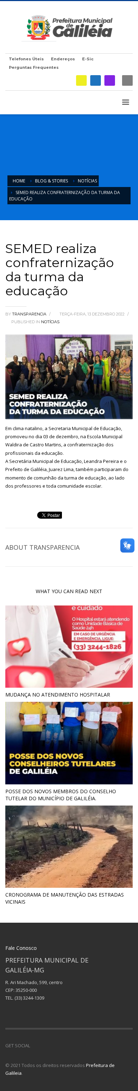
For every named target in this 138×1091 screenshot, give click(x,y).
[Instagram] (109, 80)
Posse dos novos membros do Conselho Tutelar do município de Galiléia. (60, 795)
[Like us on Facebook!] (35, 1045)
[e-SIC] (81, 80)
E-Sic (87, 58)
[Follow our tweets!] (46, 1045)
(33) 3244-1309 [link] (29, 998)
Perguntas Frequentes (34, 67)
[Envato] (67, 1045)
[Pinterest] (56, 1045)
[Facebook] (95, 80)
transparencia (29, 314)
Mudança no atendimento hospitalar (57, 694)
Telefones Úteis (26, 58)
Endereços (63, 58)
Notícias (50, 321)
